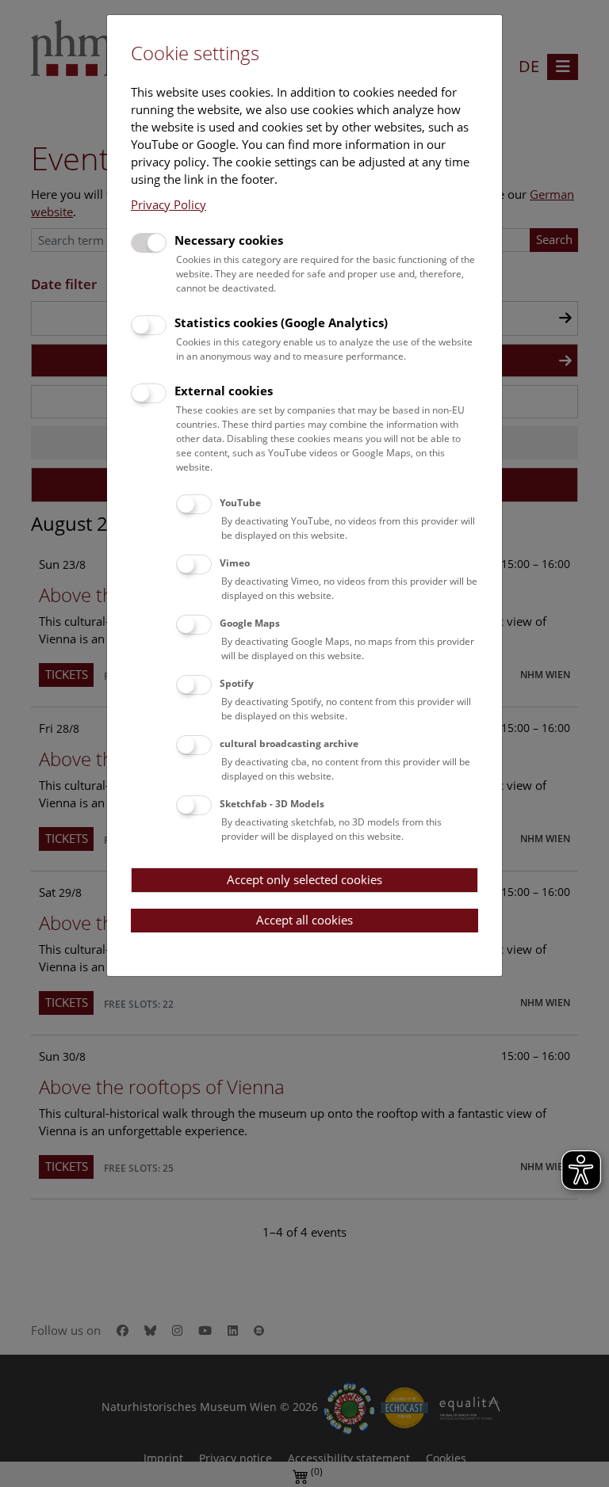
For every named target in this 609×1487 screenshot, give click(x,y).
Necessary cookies (228, 240)
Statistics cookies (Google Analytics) (281, 322)
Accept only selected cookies (304, 879)
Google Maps (250, 623)
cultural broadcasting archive (289, 743)
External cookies (223, 390)
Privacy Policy (168, 204)
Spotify (237, 683)
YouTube (240, 502)
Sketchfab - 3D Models (272, 803)
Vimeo (235, 563)
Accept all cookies (304, 920)
